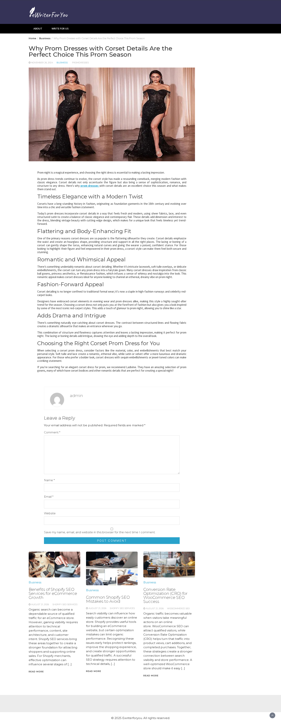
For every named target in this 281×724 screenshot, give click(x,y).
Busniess (62, 62)
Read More (36, 671)
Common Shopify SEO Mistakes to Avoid (108, 599)
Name (49, 480)
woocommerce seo (178, 608)
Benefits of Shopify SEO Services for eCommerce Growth (53, 593)
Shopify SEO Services (64, 604)
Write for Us (60, 28)
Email (48, 496)
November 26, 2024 (42, 62)
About (37, 28)
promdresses (80, 62)
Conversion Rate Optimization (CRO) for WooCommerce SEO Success (165, 595)
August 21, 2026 (40, 604)
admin (76, 395)
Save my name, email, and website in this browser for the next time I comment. (99, 532)
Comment (52, 432)
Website (50, 513)
